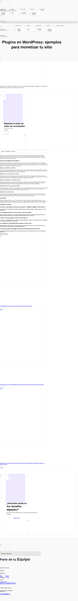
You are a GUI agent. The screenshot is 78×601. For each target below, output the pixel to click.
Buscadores (12, 9)
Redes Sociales (23, 9)
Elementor (19, 30)
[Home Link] (8, 28)
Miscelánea (32, 9)
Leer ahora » (1, 309)
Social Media (24, 13)
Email (5, 130)
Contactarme (8, 12)
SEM (12, 13)
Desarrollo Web (18, 25)
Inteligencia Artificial (43, 10)
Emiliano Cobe (2, 35)
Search (2, 21)
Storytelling (34, 14)
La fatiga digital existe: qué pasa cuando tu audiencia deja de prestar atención (16, 306)
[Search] (14, 11)
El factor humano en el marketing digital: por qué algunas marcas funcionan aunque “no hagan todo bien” (22, 384)
